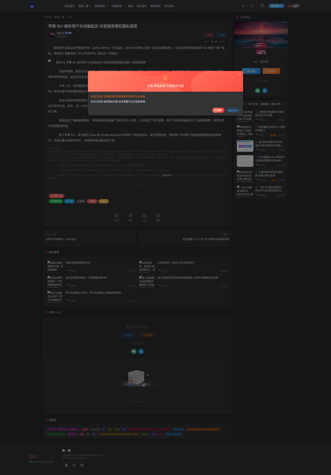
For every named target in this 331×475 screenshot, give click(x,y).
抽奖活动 (233, 110)
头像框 (218, 110)
